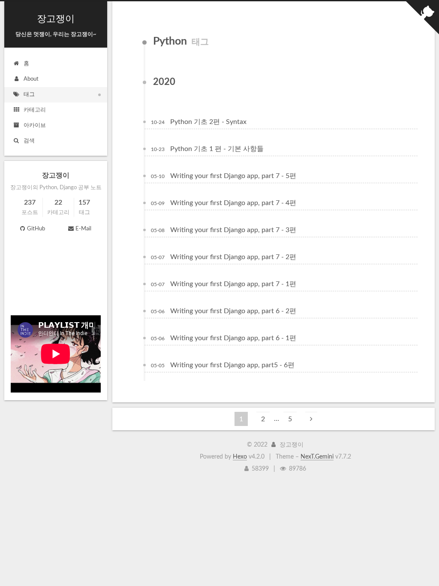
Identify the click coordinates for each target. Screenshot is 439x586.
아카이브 (35, 125)
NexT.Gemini (317, 457)
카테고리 (35, 110)
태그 (29, 94)
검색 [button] (29, 141)
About (31, 79)
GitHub (36, 229)
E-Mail (83, 229)
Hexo (240, 457)
